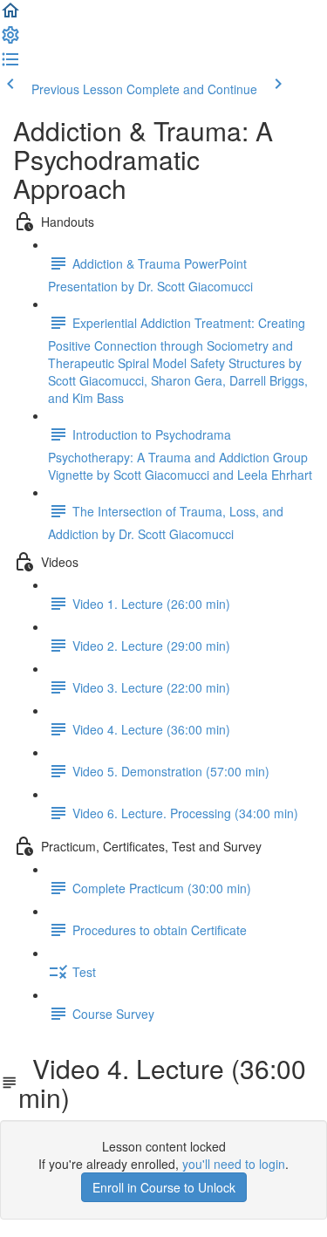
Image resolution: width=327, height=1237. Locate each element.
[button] (10, 15)
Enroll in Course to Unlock (163, 1187)
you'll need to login (233, 1163)
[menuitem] (10, 40)
